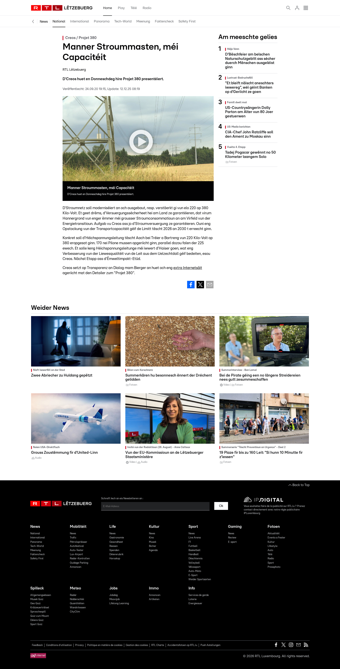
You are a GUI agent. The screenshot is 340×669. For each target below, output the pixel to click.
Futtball (193, 546)
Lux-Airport (76, 554)
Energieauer (195, 603)
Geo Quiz (35, 603)
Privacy (79, 645)
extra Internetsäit (187, 268)
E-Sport (193, 575)
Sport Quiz (36, 624)
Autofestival (77, 546)
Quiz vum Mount (39, 616)
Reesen (113, 546)
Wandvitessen (78, 607)
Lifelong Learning (119, 603)
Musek (152, 542)
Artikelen (154, 599)
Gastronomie (116, 537)
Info (191, 588)
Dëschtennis (195, 558)
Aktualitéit (274, 533)
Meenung (143, 21)
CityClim (75, 612)
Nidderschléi (77, 599)
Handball (193, 554)
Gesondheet (116, 542)
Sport (193, 527)
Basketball (194, 550)
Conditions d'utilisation (59, 645)
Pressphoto (274, 567)
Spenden (114, 550)
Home (107, 8)
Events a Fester (276, 537)
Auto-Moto (194, 571)
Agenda (153, 550)
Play (121, 8)
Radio (147, 8)
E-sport (232, 542)
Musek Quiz (36, 599)
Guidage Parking (79, 563)
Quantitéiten (77, 603)
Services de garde (198, 595)
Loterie (192, 599)
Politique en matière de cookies (104, 645)
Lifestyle (272, 546)
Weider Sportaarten (199, 579)
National (59, 21)
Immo (154, 588)
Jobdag (113, 595)
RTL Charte (157, 645)
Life (112, 527)
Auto (270, 550)
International (79, 21)
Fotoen (274, 527)
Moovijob (114, 599)
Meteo (75, 588)
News (44, 21)
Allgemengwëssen (40, 595)
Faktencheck (164, 21)
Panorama (102, 21)
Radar (73, 595)
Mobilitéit (78, 527)
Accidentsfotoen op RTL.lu (182, 645)
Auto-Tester (76, 550)
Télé (134, 8)
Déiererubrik (116, 554)
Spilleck (37, 588)
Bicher (152, 546)
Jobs (113, 588)
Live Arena (194, 537)
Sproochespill (38, 612)
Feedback (37, 645)
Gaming (235, 527)
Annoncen (75, 567)
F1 (189, 542)
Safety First (187, 21)
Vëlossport (194, 567)
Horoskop (114, 558)
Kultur (154, 527)
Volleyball (194, 563)
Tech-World (123, 21)
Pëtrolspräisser (78, 542)
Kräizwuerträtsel (39, 607)
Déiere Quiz (36, 620)
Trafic (73, 537)
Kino (151, 537)
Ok (221, 506)
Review (232, 537)
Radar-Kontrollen (80, 558)
